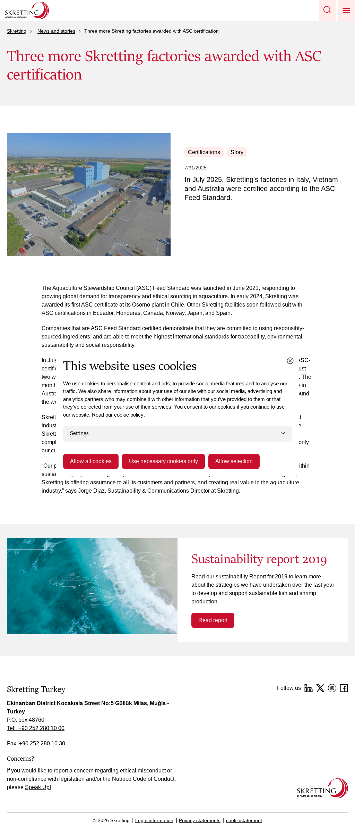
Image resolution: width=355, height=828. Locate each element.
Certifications (204, 152)
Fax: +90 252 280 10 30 (36, 743)
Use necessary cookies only (163, 461)
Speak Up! (38, 787)
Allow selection (234, 461)
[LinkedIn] (308, 688)
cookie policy (129, 415)
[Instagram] (332, 688)
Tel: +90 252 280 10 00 (35, 728)
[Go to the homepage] (322, 788)
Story (237, 152)
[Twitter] (320, 688)
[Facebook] (344, 688)
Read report (212, 620)
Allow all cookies (91, 461)
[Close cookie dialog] (290, 361)
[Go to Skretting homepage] (27, 10)
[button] (327, 10)
